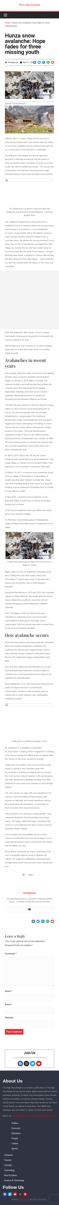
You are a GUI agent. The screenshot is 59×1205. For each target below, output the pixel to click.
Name (8, 991)
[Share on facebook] (34, 62)
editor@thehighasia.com (45, 1116)
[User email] (29, 909)
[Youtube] (39, 1063)
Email (8, 1004)
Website (9, 1017)
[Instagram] (26, 1063)
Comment (10, 953)
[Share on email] (52, 62)
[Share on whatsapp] (48, 62)
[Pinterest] (25, 1194)
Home (7, 23)
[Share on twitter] (39, 62)
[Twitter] (32, 1063)
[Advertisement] (29, 300)
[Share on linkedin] (43, 62)
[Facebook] (20, 1063)
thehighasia (24, 1199)
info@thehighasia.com (22, 1116)
